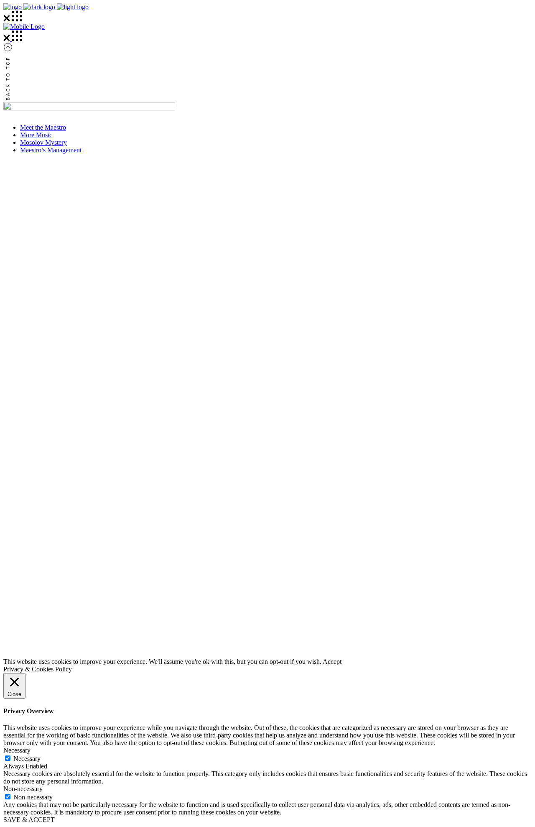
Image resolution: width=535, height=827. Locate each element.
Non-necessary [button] (23, 788)
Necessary (27, 758)
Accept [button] (332, 661)
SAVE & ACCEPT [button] (29, 819)
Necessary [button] (17, 750)
